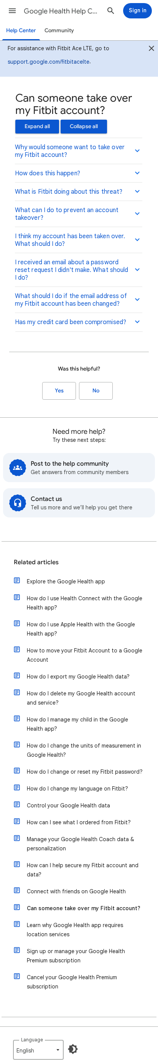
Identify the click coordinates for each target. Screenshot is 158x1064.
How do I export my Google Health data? (78, 676)
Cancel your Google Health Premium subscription (72, 982)
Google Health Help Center (62, 11)
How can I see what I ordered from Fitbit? (79, 822)
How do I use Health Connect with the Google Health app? (84, 603)
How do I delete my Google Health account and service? (81, 698)
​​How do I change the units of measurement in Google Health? (84, 750)
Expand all (37, 126)
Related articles (36, 562)
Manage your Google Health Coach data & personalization (80, 844)
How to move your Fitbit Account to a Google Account (84, 655)
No (95, 390)
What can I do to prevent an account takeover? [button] (66, 214)
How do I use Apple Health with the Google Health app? (81, 629)
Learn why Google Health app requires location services (75, 930)
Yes (59, 390)
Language (32, 1040)
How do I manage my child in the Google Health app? (77, 724)
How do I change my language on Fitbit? (77, 788)
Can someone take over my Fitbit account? (83, 908)
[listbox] (38, 1050)
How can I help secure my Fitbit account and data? (82, 870)
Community (59, 30)
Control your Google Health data (68, 805)
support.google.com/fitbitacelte (48, 61)
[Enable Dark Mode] (73, 1049)
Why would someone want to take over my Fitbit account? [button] (70, 151)
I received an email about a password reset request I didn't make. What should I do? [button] (71, 270)
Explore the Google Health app (66, 581)
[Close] (151, 49)
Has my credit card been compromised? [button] (70, 322)
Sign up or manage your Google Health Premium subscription (76, 956)
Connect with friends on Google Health (76, 891)
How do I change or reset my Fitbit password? (85, 771)
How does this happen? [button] (47, 173)
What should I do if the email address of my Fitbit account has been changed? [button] (71, 300)
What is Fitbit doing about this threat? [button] (68, 192)
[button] (12, 11)
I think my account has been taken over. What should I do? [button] (70, 240)
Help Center (21, 30)
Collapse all (84, 126)
